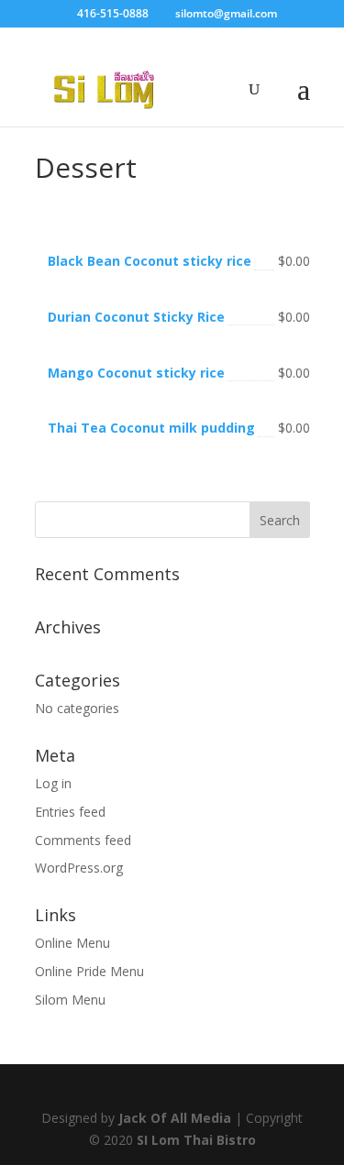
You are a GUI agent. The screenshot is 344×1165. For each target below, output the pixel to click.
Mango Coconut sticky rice (136, 372)
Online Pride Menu (89, 971)
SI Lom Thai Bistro (196, 1140)
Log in (53, 783)
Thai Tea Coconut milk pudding (151, 427)
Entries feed (70, 811)
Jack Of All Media (174, 1118)
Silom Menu (70, 999)
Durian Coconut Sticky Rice (136, 316)
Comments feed (83, 840)
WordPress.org (79, 867)
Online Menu (72, 942)
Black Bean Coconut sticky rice (149, 260)
